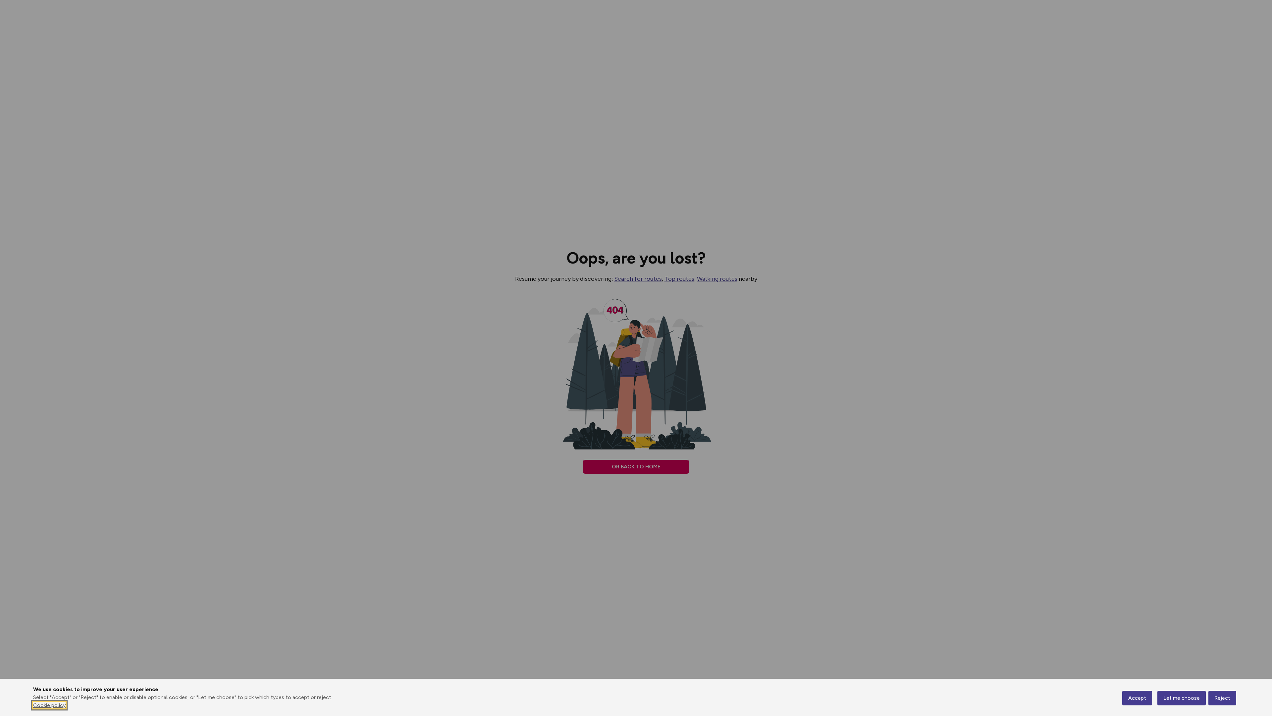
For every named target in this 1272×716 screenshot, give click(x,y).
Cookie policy (49, 705)
